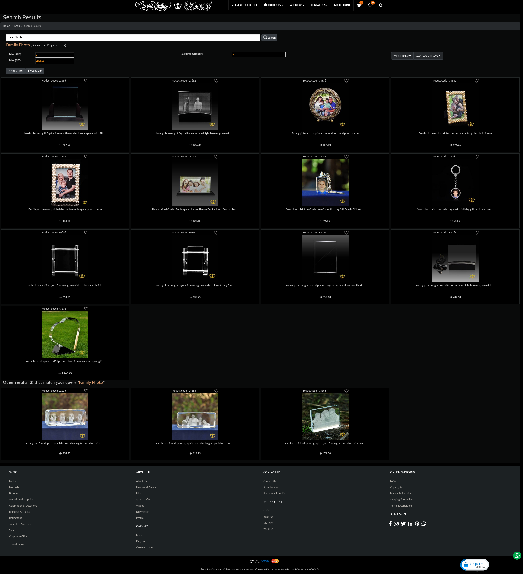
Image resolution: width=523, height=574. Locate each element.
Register (141, 541)
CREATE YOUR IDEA (245, 5)
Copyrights (396, 487)
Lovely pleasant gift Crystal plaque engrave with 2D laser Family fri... (325, 285)
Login (139, 535)
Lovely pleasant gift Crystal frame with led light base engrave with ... (195, 133)
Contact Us (269, 481)
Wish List (268, 529)
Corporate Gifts (18, 536)
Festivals (14, 487)
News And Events (146, 487)
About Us (141, 481)
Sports (12, 530)
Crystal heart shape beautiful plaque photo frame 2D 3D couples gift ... (65, 361)
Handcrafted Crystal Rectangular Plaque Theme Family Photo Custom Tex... (195, 209)
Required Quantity (192, 54)
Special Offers (144, 499)
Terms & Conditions (401, 505)
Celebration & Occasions (23, 505)
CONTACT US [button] (318, 5)
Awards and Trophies (21, 499)
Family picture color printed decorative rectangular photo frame (455, 133)
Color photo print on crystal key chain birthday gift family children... (455, 209)
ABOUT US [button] (296, 5)
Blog (138, 493)
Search (271, 37)
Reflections (15, 518)
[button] (474, 565)
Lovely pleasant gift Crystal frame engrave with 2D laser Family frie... (65, 285)
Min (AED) (15, 54)
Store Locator (271, 487)
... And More (16, 544)
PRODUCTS (274, 5)
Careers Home (144, 547)
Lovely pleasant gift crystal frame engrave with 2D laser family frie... (195, 285)
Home (6, 26)
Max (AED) (15, 60)
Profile (140, 518)
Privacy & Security (400, 493)
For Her (13, 481)
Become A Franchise (274, 493)
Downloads (142, 512)
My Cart (268, 523)
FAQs (393, 481)
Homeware (15, 493)
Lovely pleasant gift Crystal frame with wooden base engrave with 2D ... (65, 133)
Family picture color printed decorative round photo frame (325, 133)
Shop (17, 26)
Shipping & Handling (401, 499)
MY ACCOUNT (342, 5)
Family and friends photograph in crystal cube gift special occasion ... (65, 443)
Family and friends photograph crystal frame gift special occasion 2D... (325, 443)
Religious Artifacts (19, 512)
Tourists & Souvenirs (20, 524)
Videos (140, 505)
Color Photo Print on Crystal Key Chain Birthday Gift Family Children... (325, 209)
